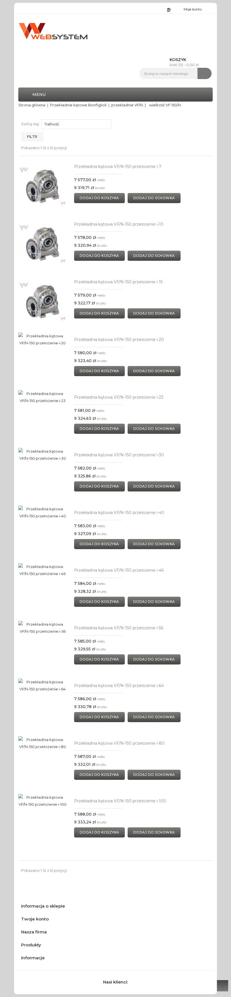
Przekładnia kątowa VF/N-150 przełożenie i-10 (118, 224)
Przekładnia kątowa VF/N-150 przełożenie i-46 (119, 570)
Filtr (32, 136)
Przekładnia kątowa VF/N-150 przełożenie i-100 (120, 800)
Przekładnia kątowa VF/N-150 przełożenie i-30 (119, 454)
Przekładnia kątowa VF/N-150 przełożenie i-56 (118, 627)
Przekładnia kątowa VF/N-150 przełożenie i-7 (117, 166)
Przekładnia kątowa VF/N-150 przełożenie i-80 (119, 743)
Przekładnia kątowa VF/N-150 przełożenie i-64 (119, 685)
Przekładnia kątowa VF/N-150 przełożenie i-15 (118, 281)
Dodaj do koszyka (99, 198)
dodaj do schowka (154, 198)
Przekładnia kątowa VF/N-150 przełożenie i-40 (119, 512)
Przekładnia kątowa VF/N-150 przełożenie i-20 (119, 339)
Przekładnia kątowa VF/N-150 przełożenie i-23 (118, 397)
